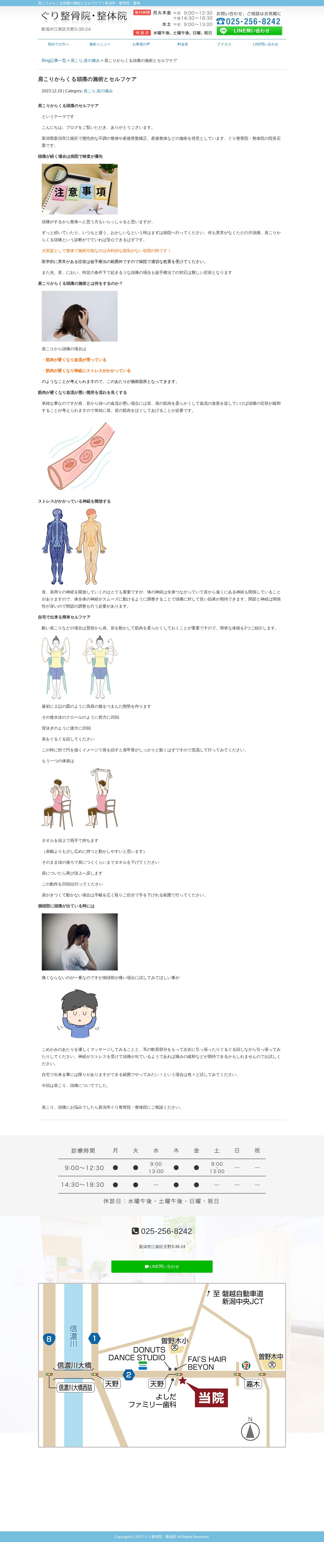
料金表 (182, 44)
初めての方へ (58, 44)
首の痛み (92, 60)
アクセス (224, 44)
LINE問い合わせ (265, 44)
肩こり (77, 60)
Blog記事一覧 (54, 60)
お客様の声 (141, 44)
